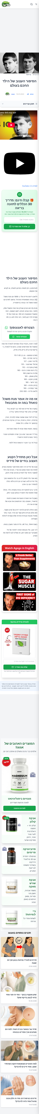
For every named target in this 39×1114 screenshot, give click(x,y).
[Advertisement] (19, 31)
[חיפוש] (31, 4)
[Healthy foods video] (19, 562)
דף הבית (36, 74)
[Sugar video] (19, 581)
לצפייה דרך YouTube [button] (29, 186)
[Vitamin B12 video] (19, 601)
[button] (19, 104)
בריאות (28, 74)
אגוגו (13, 94)
